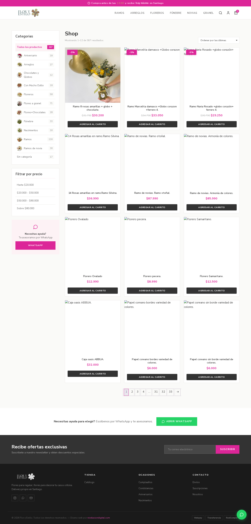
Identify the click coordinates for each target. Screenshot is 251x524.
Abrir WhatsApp (179, 421)
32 (163, 392)
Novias (192, 13)
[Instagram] (15, 498)
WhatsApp (35, 245)
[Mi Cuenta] (228, 12)
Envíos (196, 482)
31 (156, 392)
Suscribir (227, 449)
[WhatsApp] (23, 498)
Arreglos (137, 13)
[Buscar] (220, 12)
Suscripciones (200, 488)
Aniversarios (146, 494)
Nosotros (198, 494)
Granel (208, 13)
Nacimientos (145, 500)
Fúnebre (176, 13)
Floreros (157, 13)
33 (170, 392)
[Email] (31, 498)
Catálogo (89, 482)
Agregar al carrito (93, 124)
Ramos (119, 13)
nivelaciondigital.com (98, 517)
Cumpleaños (145, 482)
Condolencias (146, 488)
